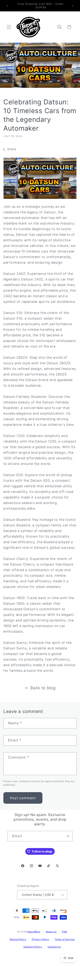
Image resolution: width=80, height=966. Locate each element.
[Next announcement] (72, 6)
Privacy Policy (40, 939)
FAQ (64, 931)
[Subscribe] (67, 836)
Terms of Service (65, 939)
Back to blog (43, 687)
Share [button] (11, 149)
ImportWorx (33, 931)
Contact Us (54, 946)
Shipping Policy (32, 946)
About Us (51, 931)
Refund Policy (18, 939)
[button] (9, 27)
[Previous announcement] (7, 6)
